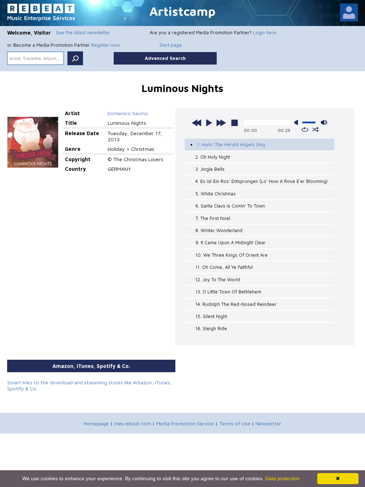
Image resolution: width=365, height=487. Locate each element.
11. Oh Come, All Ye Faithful (224, 267)
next (221, 123)
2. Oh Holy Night (212, 157)
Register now (105, 45)
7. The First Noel (212, 218)
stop (235, 123)
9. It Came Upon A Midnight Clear (230, 242)
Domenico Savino (128, 113)
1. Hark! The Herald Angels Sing (231, 144)
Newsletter (268, 423)
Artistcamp (182, 11)
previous (197, 123)
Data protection (282, 478)
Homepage (96, 423)
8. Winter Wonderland (218, 230)
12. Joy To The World (217, 279)
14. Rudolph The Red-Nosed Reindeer (236, 304)
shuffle (315, 129)
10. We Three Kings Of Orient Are (231, 255)
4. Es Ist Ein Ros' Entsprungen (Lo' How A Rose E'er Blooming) (261, 181)
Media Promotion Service (185, 423)
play (209, 123)
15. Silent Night (211, 316)
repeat (304, 129)
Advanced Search (165, 58)
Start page (170, 45)
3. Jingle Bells (210, 169)
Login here (264, 32)
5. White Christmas (215, 193)
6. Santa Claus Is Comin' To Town (230, 206)
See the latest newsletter (83, 32)
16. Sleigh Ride (211, 328)
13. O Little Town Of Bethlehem (228, 291)
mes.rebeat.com (132, 423)
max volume (324, 122)
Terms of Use (234, 423)
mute (297, 122)
